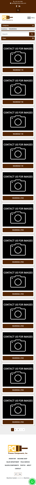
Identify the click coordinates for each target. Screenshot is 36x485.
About (29, 465)
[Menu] (29, 18)
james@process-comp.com (19, 3)
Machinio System (12, 478)
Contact (18, 468)
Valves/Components (12, 465)
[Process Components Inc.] (18, 449)
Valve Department (12, 462)
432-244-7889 (19, 1)
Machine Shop (22, 458)
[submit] (32, 34)
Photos (22, 465)
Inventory (12, 458)
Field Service (25, 462)
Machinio (26, 478)
